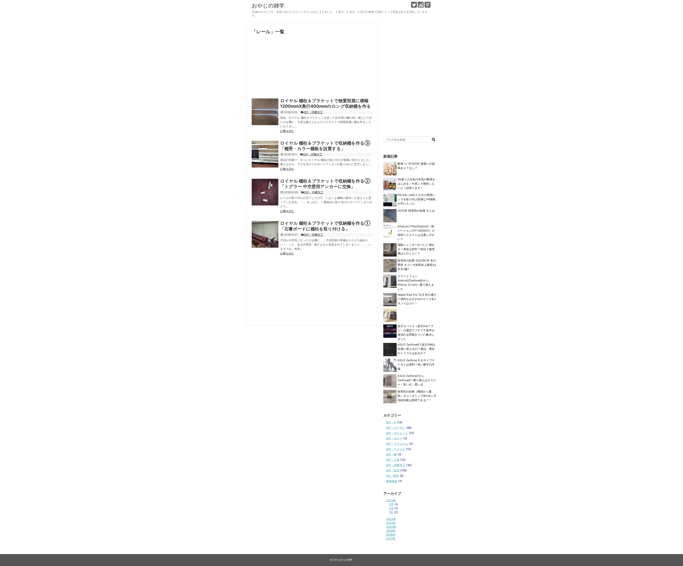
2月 (391, 508)
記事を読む (287, 131)
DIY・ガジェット (397, 433)
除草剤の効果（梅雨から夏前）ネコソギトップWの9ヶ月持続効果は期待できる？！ (417, 396)
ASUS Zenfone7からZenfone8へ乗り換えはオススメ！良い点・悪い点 (417, 380)
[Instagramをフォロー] (421, 5)
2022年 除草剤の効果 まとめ (416, 210)
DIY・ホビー (394, 438)
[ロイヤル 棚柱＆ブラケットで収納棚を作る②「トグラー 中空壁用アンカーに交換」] (265, 192)
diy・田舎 (392, 476)
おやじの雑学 (268, 5)
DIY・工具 (392, 459)
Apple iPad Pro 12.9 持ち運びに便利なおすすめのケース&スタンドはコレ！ (417, 299)
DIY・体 (391, 454)
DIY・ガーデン (395, 427)
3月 (391, 504)
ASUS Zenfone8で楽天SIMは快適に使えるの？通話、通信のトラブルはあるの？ (416, 349)
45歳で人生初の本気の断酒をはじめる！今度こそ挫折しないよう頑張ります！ (416, 184)
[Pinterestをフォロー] (427, 5)
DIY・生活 (392, 470)
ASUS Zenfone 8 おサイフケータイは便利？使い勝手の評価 (416, 364)
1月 (391, 512)
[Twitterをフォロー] (414, 5)
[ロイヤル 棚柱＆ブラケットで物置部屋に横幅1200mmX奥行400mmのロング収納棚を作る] (265, 111)
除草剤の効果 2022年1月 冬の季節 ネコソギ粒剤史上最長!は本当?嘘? (417, 265)
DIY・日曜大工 (313, 112)
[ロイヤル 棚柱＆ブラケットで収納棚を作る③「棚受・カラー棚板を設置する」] (265, 154)
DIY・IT (391, 422)
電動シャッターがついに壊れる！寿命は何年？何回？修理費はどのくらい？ (416, 249)
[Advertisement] (312, 68)
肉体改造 (392, 481)
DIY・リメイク (395, 449)
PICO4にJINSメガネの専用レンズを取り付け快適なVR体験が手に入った (416, 199)
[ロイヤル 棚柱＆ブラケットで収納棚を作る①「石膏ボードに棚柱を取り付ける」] (265, 234)
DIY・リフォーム (397, 443)
